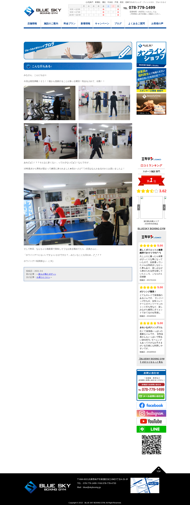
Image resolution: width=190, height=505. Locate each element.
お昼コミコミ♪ (43, 277)
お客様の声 (157, 23)
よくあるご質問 (136, 23)
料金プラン (70, 23)
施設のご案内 (51, 23)
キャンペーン (102, 23)
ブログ (118, 23)
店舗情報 (32, 23)
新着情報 (85, 23)
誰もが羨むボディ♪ (47, 274)
